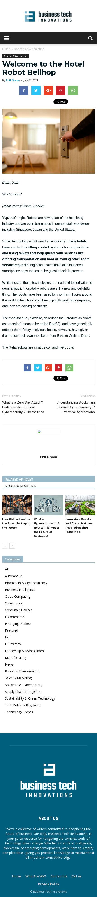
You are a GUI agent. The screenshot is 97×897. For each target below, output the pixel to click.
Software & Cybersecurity (23, 685)
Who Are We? (35, 876)
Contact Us (58, 876)
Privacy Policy (48, 884)
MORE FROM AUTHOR (20, 486)
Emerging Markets (18, 623)
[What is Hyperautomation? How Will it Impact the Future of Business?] (48, 505)
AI (6, 569)
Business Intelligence (20, 589)
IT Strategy (13, 644)
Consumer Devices (18, 610)
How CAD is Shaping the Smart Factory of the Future (16, 523)
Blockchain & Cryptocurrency (26, 583)
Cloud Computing (17, 596)
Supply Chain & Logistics (23, 691)
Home (16, 876)
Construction (14, 603)
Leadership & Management (25, 651)
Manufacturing (15, 657)
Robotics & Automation (15, 56)
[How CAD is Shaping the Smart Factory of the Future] (17, 505)
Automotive (13, 576)
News (9, 664)
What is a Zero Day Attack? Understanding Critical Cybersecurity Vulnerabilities (23, 407)
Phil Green (13, 80)
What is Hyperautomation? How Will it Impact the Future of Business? (46, 527)
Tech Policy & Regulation (23, 705)
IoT (7, 637)
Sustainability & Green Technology (30, 698)
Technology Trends (19, 712)
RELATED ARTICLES (19, 479)
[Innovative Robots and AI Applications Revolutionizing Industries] (80, 505)
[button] (90, 38)
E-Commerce (14, 617)
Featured (11, 630)
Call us (76, 876)
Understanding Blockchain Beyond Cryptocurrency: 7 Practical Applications (76, 407)
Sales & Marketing (18, 678)
